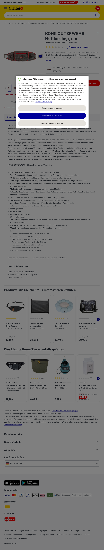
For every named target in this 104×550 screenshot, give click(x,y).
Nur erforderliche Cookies (52, 123)
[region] (52, 102)
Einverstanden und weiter (52, 116)
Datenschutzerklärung (44, 102)
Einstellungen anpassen (52, 108)
